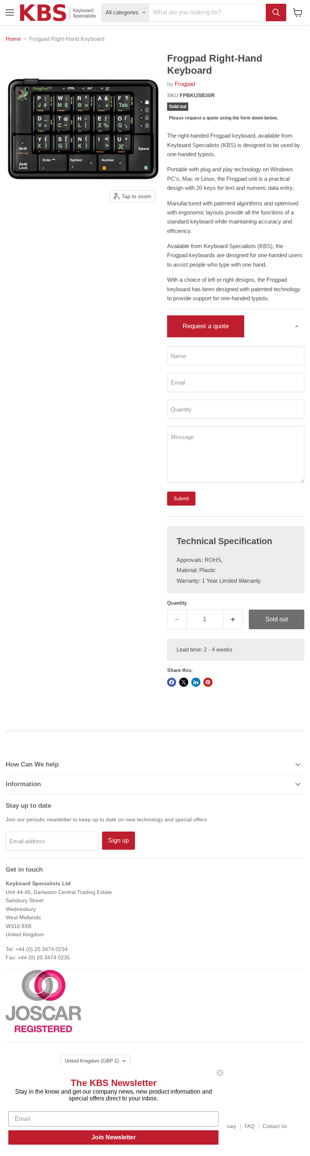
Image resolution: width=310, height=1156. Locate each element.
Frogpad (185, 84)
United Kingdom (92, 1061)
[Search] (276, 12)
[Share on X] (183, 682)
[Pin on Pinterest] (207, 682)
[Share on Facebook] (171, 682)
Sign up (118, 840)
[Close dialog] (220, 1073)
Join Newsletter (113, 1137)
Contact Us (275, 1126)
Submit (181, 498)
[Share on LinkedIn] (195, 682)
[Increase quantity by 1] (233, 619)
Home (13, 39)
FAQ (249, 1126)
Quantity (177, 603)
